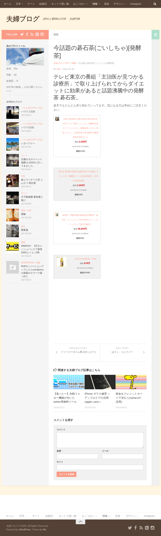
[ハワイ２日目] (12, 112)
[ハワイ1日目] (12, 128)
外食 (23, 176)
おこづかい (79, 4)
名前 (59, 451)
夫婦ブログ (22, 19)
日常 (18, 4)
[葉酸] (12, 215)
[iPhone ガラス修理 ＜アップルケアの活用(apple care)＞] (100, 382)
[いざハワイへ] (12, 144)
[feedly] (37, 34)
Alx (44, 529)
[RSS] (32, 34)
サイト (60, 462)
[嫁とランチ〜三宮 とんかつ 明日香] (12, 180)
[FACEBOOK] (27, 34)
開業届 (24, 230)
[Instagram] (42, 34)
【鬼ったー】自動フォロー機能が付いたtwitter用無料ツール (66, 397)
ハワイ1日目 (27, 127)
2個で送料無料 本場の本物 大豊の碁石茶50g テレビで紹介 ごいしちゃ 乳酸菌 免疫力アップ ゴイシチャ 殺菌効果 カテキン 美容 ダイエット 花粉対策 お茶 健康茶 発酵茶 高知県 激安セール (80, 128)
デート (31, 4)
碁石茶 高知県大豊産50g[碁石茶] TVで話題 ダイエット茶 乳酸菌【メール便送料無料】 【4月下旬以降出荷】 (79, 176)
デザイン (119, 4)
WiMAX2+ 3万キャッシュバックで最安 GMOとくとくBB (33, 249)
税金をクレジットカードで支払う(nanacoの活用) (129, 397)
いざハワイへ (28, 143)
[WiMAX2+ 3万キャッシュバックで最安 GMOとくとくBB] (12, 247)
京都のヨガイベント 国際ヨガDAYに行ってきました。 (31, 162)
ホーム (7, 4)
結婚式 (43, 4)
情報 (94, 4)
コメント (61, 429)
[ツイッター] (22, 34)
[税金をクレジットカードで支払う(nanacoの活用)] (131, 382)
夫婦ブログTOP (61, 63)
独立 (23, 226)
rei (59, 69)
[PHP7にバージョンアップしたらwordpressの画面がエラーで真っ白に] (12, 267)
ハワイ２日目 (28, 111)
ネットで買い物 (60, 4)
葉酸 (23, 214)
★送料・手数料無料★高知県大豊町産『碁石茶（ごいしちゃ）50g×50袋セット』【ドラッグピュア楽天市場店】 (80, 219)
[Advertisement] (100, 318)
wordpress (27, 262)
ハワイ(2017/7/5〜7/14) (31, 108)
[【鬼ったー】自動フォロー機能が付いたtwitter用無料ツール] (68, 382)
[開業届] (12, 231)
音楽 (106, 4)
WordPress (25, 529)
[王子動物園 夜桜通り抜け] (12, 198)
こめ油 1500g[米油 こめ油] (85, 259)
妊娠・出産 (26, 210)
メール (106, 451)
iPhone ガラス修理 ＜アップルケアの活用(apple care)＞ (97, 397)
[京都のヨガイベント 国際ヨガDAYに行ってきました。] (12, 160)
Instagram (135, 4)
